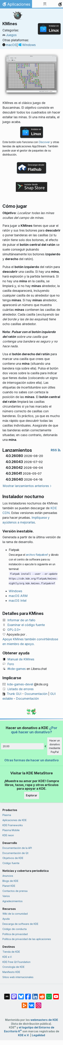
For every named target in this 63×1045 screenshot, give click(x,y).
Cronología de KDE (13, 966)
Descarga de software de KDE (20, 923)
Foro (10, 664)
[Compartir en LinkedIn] (35, 995)
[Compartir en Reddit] (42, 995)
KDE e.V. (7, 956)
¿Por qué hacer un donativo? (34, 730)
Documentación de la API (17, 847)
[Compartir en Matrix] (7, 995)
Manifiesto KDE (11, 971)
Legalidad (38, 1035)
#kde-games (16, 669)
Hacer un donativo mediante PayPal (54, 746)
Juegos (11, 35)
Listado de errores (20, 689)
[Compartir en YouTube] (56, 995)
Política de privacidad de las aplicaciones (26, 939)
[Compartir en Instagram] (38, 1003)
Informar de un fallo (21, 620)
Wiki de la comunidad (15, 913)
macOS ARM (18, 596)
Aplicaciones (16, 5)
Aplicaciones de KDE (14, 820)
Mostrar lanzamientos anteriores (26, 486)
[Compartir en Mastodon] (14, 995)
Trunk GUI (14, 694)
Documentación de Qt (15, 853)
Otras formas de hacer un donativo (31, 760)
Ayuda (6, 918)
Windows (29, 45)
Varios (6, 896)
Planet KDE (8, 885)
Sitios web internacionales (17, 977)
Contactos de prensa (14, 890)
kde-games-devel (20, 684)
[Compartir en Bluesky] (21, 995)
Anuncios (7, 875)
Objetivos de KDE (12, 857)
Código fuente (10, 863)
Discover (44, 142)
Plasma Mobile (11, 830)
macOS (11, 45)
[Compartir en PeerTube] (24, 1003)
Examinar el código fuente (26, 625)
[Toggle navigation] (45, 4)
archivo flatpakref (37, 554)
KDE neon (8, 835)
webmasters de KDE (44, 1020)
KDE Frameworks (12, 825)
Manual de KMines (20, 659)
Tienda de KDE (11, 951)
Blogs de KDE (10, 880)
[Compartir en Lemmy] (49, 995)
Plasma (6, 814)
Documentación (35, 694)
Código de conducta (14, 928)
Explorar (31, 795)
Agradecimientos (12, 901)
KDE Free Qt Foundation (16, 961)
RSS (54, 450)
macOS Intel (17, 600)
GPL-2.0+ (14, 629)
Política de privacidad (15, 934)
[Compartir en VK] (31, 1003)
